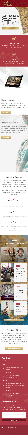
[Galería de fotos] (14, 38)
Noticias (14, 59)
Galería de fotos (14, 43)
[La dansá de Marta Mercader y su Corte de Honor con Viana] (7, 292)
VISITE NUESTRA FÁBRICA (10, 28)
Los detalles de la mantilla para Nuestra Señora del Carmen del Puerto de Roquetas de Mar (13, 254)
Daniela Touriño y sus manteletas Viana (20, 307)
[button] (14, 433)
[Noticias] (14, 54)
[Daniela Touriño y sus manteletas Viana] (7, 308)
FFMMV (18, 266)
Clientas (18, 304)
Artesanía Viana (5, 258)
